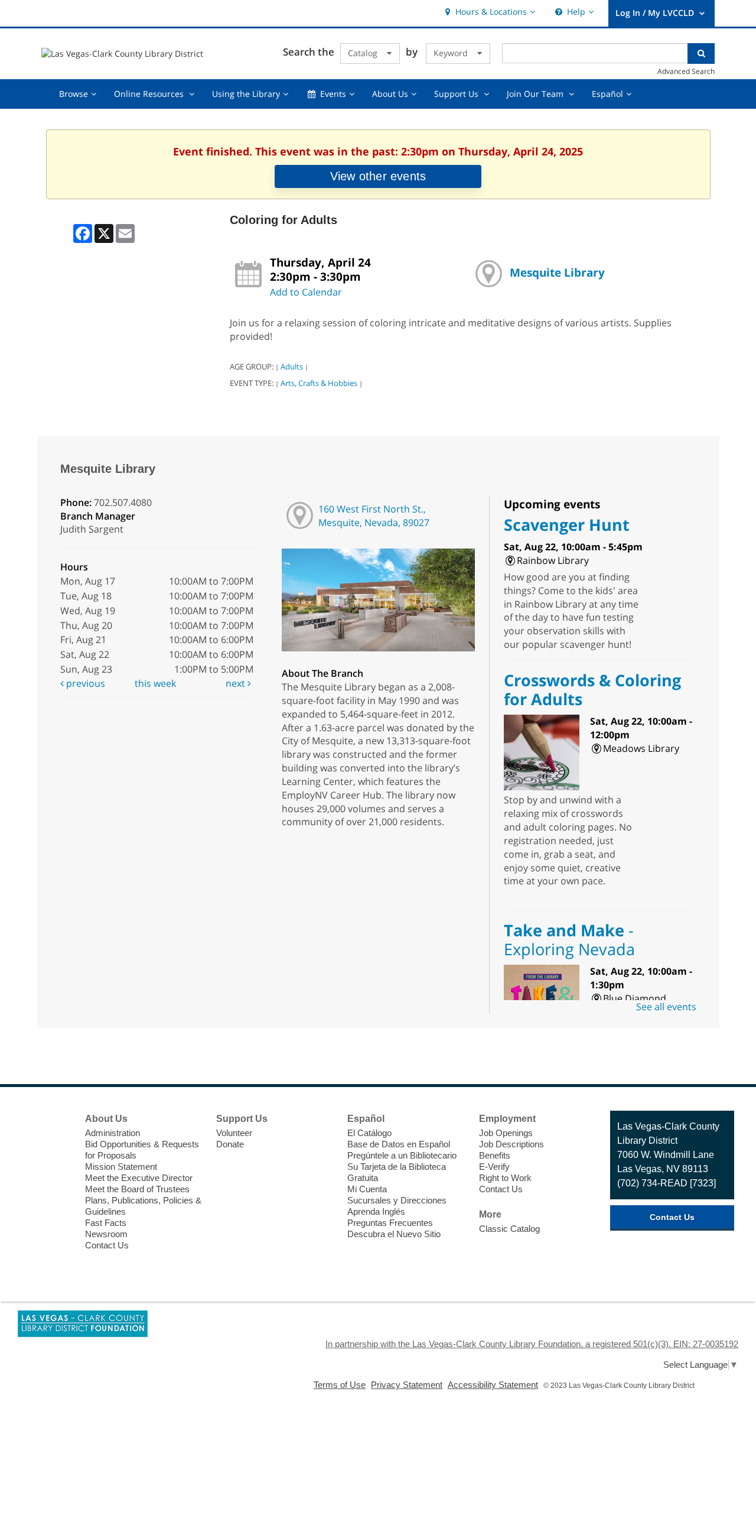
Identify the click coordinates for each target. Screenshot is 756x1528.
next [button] (236, 683)
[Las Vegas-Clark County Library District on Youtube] (56, 1185)
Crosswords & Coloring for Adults (592, 689)
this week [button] (155, 683)
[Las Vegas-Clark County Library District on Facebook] (56, 1120)
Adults (292, 366)
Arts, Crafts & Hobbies (319, 383)
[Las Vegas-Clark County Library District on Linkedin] (56, 1207)
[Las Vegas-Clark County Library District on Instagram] (56, 1163)
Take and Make (569, 939)
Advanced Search (686, 71)
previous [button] (84, 683)
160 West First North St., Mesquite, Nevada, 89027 (373, 515)
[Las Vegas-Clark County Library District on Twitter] (56, 1142)
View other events (378, 176)
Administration (112, 1133)
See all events (666, 1006)
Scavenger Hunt (567, 525)
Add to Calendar (306, 292)
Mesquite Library (557, 272)
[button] (489, 12)
